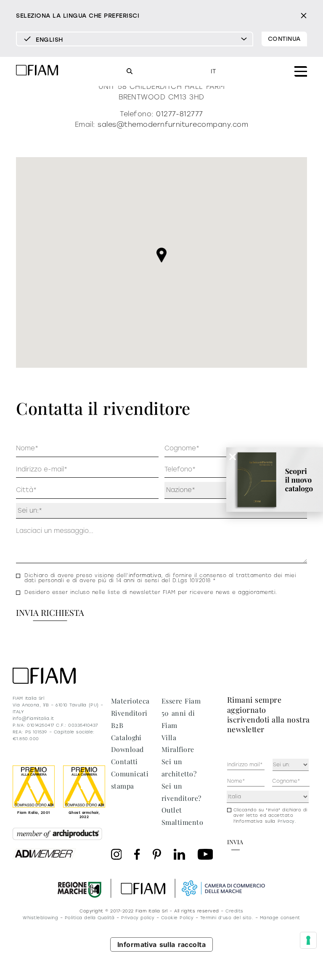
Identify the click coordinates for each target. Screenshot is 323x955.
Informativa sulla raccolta (161, 944)
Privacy (286, 821)
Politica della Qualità (90, 917)
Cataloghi (126, 737)
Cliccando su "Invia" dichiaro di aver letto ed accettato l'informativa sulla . (270, 815)
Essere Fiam (181, 700)
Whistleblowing (40, 917)
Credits (234, 911)
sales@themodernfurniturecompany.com (173, 124)
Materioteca (130, 700)
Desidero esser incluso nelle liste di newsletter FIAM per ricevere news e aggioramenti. (150, 592)
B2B (117, 725)
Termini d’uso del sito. (226, 917)
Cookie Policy (177, 917)
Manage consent (280, 917)
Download (127, 749)
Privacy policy (137, 917)
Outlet (172, 809)
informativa (145, 575)
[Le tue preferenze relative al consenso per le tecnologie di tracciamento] (308, 940)
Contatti (124, 761)
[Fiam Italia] (37, 71)
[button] (161, 255)
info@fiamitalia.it (33, 718)
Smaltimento (182, 822)
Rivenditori (129, 713)
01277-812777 (179, 114)
